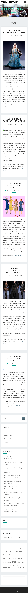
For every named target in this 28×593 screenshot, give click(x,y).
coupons (9, 548)
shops (22, 562)
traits (12, 567)
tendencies (5, 567)
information (21, 554)
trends (15, 567)
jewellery (5, 556)
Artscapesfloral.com (9, 2)
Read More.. (14, 106)
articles (4, 545)
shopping (16, 561)
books (10, 545)
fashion (16, 550)
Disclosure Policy (8, 439)
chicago (14, 545)
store (4, 565)
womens (23, 567)
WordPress (22, 589)
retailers (9, 562)
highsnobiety (11, 554)
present (4, 562)
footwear (22, 551)
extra (11, 551)
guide (7, 554)
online (20, 558)
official (15, 558)
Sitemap (6, 442)
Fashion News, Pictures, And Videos (14, 185)
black (8, 545)
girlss (4, 554)
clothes (18, 545)
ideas (15, 554)
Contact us (7, 432)
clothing (5, 548)
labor (12, 556)
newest (12, 558)
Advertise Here (8, 435)
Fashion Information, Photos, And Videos (14, 270)
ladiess (14, 556)
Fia (21, 35)
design (16, 548)
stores (8, 565)
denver (13, 548)
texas (9, 567)
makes (21, 556)
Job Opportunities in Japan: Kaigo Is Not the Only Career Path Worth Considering (14, 470)
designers (20, 548)
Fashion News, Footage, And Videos (14, 31)
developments (6, 551)
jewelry (8, 556)
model (8, 558)
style (11, 565)
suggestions (14, 565)
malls (4, 558)
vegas (19, 567)
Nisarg (16, 591)
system (18, 565)
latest (18, 556)
